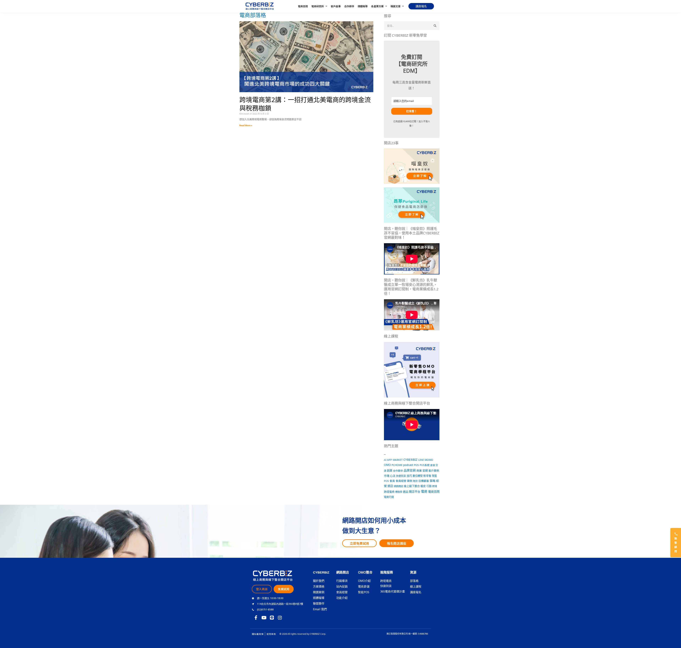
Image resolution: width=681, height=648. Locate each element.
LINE (421, 459)
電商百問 (303, 6)
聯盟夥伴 (318, 603)
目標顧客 (423, 481)
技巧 (409, 475)
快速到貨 (401, 475)
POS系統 (425, 465)
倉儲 (432, 465)
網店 (390, 486)
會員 (392, 481)
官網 (425, 470)
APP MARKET (395, 459)
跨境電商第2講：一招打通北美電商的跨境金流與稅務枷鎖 (305, 103)
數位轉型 (418, 475)
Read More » (245, 125)
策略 (432, 481)
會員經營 (401, 481)
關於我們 (318, 581)
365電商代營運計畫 (392, 591)
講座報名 (415, 592)
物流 (415, 481)
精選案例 (318, 592)
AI (385, 459)
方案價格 (318, 586)
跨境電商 (389, 491)
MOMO (429, 459)
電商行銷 (389, 497)
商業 (419, 470)
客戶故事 (336, 6)
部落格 (414, 581)
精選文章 (395, 6)
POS (416, 465)
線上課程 (415, 586)
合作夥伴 (349, 6)
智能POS (363, 592)
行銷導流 (342, 581)
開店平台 (414, 492)
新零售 (427, 475)
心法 (392, 475)
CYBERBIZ (410, 460)
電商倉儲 (363, 586)
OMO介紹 (364, 581)
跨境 (434, 486)
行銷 (429, 486)
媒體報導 (363, 6)
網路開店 (398, 486)
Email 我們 (320, 609)
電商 (424, 491)
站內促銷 (342, 586)
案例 (409, 481)
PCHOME (397, 465)
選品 (405, 491)
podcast (408, 465)
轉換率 (398, 491)
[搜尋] (435, 25)
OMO (387, 465)
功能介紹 (342, 598)
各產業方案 (377, 6)
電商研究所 (317, 6)
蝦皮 (423, 486)
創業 (389, 470)
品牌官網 (410, 470)
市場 (386, 475)
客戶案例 (433, 470)
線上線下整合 (412, 486)
